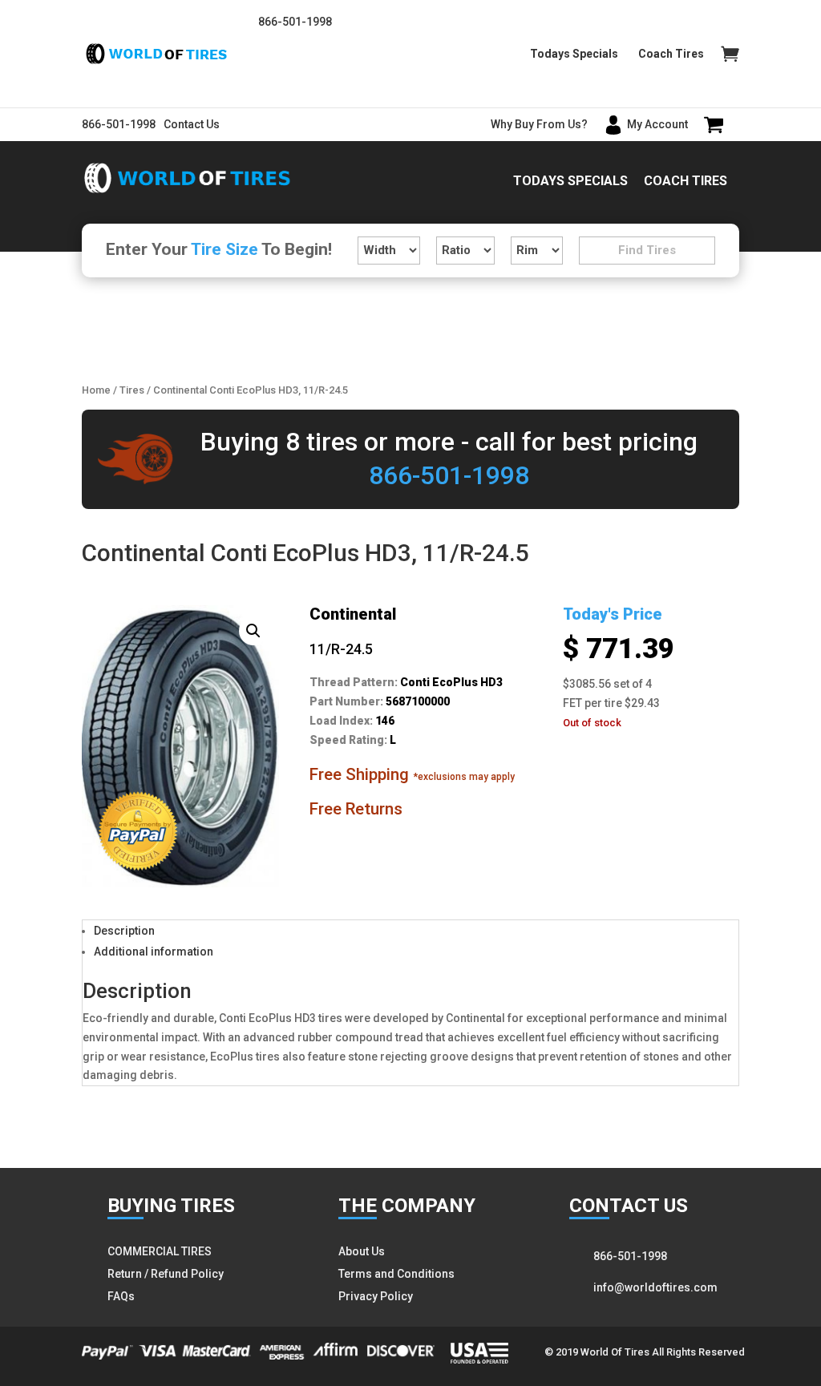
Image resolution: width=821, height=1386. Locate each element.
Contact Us (192, 124)
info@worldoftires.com (655, 1287)
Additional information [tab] (153, 951)
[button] (253, 630)
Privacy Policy (375, 1296)
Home (96, 390)
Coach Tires (671, 54)
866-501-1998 (295, 21)
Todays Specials (574, 54)
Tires (131, 390)
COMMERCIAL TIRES (159, 1251)
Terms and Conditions (396, 1273)
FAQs (121, 1296)
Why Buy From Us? (539, 124)
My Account (657, 124)
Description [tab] (124, 930)
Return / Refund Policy (165, 1273)
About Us (361, 1251)
